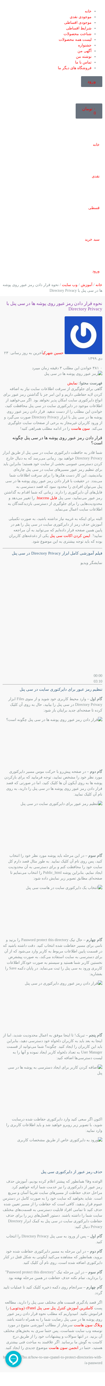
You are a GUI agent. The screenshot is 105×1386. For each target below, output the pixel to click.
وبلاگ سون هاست (88, 1325)
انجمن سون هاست (63, 1348)
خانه (88, 11)
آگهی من (85, 51)
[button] (52, 5)
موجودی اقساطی (78, 23)
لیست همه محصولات (75, 40)
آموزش (86, 285)
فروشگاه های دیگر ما (75, 68)
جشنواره (85, 45)
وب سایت (70, 285)
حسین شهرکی (53, 353)
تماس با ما (83, 62)
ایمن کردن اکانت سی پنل (70, 536)
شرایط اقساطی (79, 28)
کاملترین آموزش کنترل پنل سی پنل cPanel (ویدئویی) (51, 1308)
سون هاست (80, 429)
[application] (52, 621)
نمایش (72, 383)
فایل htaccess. (46, 498)
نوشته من (84, 57)
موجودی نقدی (81, 17)
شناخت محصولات (78, 34)
